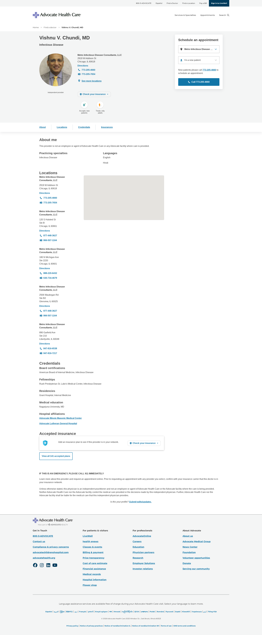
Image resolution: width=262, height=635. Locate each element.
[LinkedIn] (48, 565)
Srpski (177, 612)
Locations (62, 127)
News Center (190, 547)
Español (159, 3)
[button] (198, 49)
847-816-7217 (50, 353)
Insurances (107, 127)
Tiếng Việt (212, 612)
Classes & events (92, 547)
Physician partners (143, 552)
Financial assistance (94, 568)
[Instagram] (42, 565)
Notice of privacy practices (91, 626)
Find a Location (188, 3)
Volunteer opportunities (196, 558)
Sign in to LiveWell (219, 3)
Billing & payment (93, 552)
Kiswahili (186, 612)
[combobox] (198, 60)
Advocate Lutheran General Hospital (58, 423)
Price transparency (93, 558)
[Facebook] (35, 565)
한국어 (136, 612)
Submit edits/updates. (140, 502)
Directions (83, 66)
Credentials (84, 127)
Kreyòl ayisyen (101, 612)
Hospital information (94, 579)
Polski (152, 612)
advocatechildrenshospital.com (51, 552)
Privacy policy (72, 626)
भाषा (110, 612)
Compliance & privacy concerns (51, 547)
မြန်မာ (62, 612)
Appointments (207, 15)
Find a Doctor (172, 3)
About (42, 127)
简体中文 (69, 612)
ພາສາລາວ (144, 612)
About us (188, 536)
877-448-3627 (50, 235)
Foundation (189, 552)
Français (82, 612)
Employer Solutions (144, 563)
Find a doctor (50, 27)
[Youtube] (55, 565)
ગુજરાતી (90, 612)
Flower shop (90, 585)
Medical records (92, 574)
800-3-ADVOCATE (143, 3)
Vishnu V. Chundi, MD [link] (72, 27)
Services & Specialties (185, 15)
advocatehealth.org (44, 558)
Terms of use (166, 626)
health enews (90, 541)
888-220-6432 (50, 273)
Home (36, 27)
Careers (137, 541)
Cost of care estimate (95, 563)
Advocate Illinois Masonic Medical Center (60, 418)
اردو (204, 612)
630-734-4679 (50, 278)
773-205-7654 (88, 74)
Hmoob (117, 612)
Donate (187, 563)
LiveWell (88, 536)
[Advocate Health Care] (57, 15)
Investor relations (143, 568)
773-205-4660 (88, 70)
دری (76, 612)
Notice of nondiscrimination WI (145, 626)
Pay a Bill (203, 3)
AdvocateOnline (142, 536)
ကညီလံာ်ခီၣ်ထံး (127, 612)
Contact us (39, 541)
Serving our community (196, 568)
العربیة (56, 612)
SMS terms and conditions (184, 626)
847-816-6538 (50, 348)
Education (138, 547)
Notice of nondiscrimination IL (117, 626)
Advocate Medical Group (197, 541)
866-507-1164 (50, 240)
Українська (197, 612)
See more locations (92, 81)
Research (138, 558)
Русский (169, 612)
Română (160, 612)
